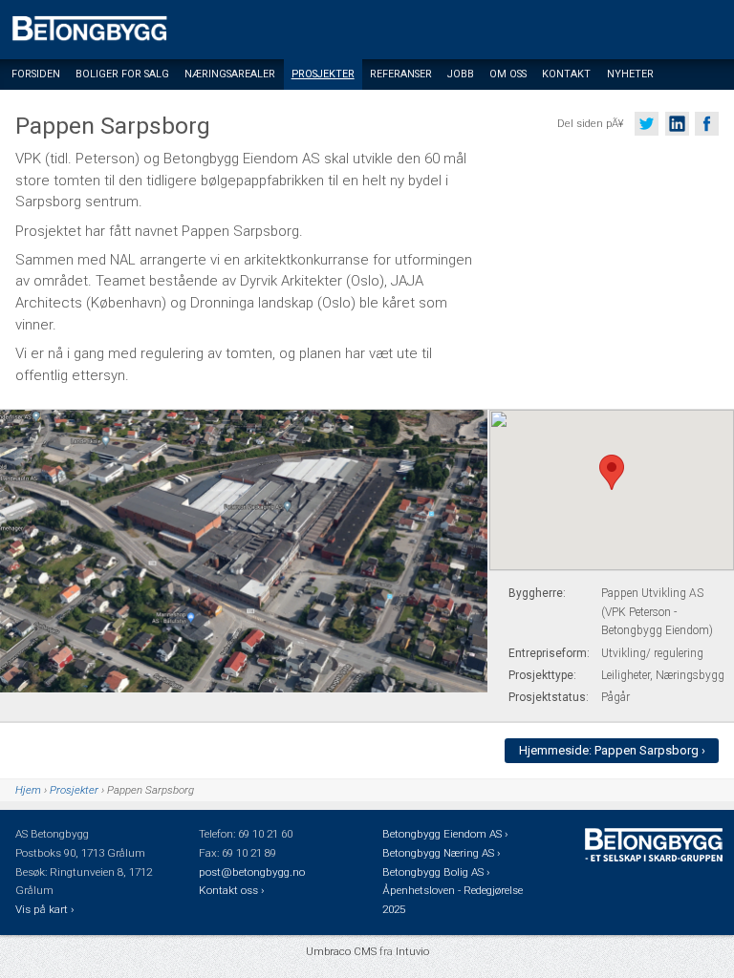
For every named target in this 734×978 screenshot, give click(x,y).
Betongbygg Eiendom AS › (446, 833)
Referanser (401, 74)
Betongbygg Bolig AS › (437, 872)
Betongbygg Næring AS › (442, 853)
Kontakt (566, 74)
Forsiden (35, 74)
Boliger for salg (122, 74)
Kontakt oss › (231, 890)
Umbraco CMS (341, 951)
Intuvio (412, 951)
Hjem (28, 790)
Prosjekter (323, 74)
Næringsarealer (229, 74)
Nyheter (630, 74)
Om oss (508, 74)
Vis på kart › (45, 909)
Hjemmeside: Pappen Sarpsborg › (612, 750)
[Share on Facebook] (707, 124)
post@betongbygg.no (252, 872)
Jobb (460, 74)
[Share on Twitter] (646, 124)
